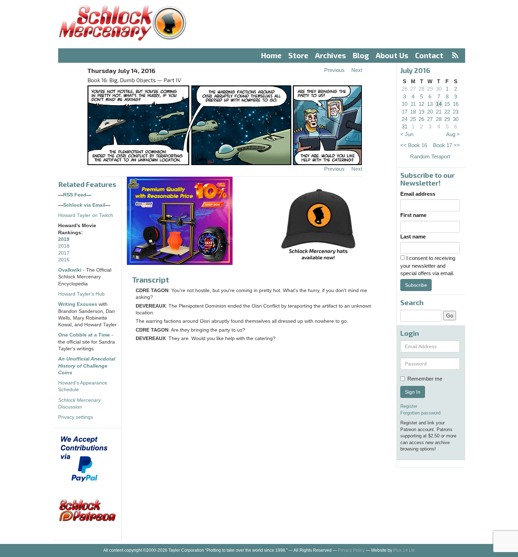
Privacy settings (75, 417)
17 (404, 112)
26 (404, 89)
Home (271, 55)
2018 (63, 246)
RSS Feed (74, 195)
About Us (392, 55)
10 (404, 104)
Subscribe (416, 285)
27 (413, 89)
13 (430, 104)
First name (413, 215)
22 (447, 112)
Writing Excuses (77, 304)
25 (413, 119)
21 (439, 112)
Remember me (424, 379)
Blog (361, 55)
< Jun (406, 134)
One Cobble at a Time (84, 335)
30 (439, 89)
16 (455, 104)
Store (298, 55)
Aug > (453, 134)
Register (408, 406)
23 (455, 112)
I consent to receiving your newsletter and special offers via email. (427, 265)
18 (413, 112)
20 (430, 112)
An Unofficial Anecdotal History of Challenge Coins (86, 365)
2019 (63, 239)
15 (447, 104)
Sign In (412, 392)
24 (404, 119)
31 (404, 126)
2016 (63, 259)
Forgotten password (420, 413)
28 (421, 89)
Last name (413, 237)
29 (430, 89)
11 (413, 104)
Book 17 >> (446, 145)
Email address (417, 194)
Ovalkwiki (70, 270)
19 (421, 112)
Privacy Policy (351, 550)
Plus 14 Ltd (404, 550)
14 (439, 104)
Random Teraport (430, 156)
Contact (429, 55)
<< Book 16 (413, 145)
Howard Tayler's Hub (81, 294)
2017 (63, 253)
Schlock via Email (84, 205)
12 (421, 104)
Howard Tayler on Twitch (85, 215)
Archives (330, 55)
